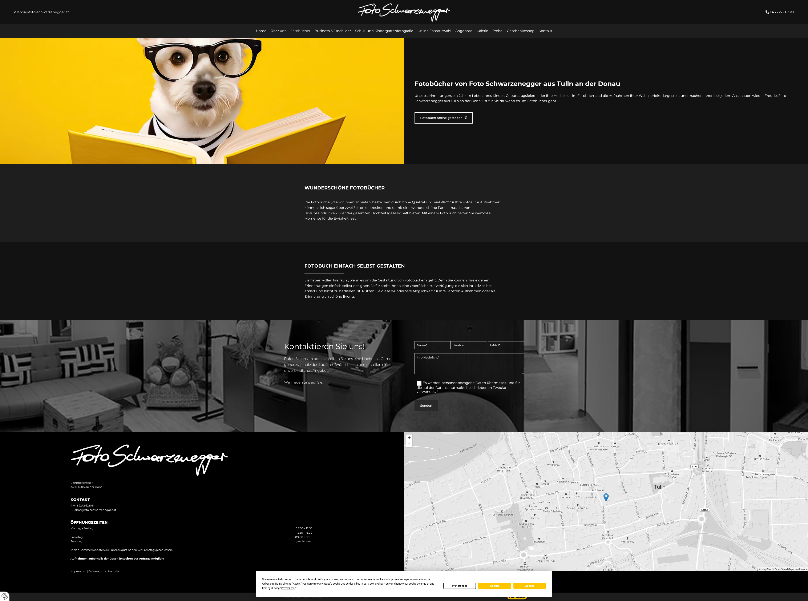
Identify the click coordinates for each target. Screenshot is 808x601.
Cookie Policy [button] (375, 583)
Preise (497, 31)
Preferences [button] (288, 588)
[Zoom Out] (409, 444)
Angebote (463, 31)
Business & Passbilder (333, 31)
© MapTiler (765, 569)
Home (261, 31)
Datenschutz (97, 571)
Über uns (278, 31)
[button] (444, 118)
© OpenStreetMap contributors (789, 569)
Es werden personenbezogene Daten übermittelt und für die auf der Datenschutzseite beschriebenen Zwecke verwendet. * (468, 387)
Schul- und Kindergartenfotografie (384, 31)
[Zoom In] (409, 437)
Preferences (459, 585)
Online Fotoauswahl (434, 31)
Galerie (482, 31)
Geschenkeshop (520, 31)
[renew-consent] (4, 596)
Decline (494, 585)
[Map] (606, 501)
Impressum (78, 571)
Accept (529, 585)
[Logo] (404, 12)
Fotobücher (300, 31)
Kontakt (545, 31)
